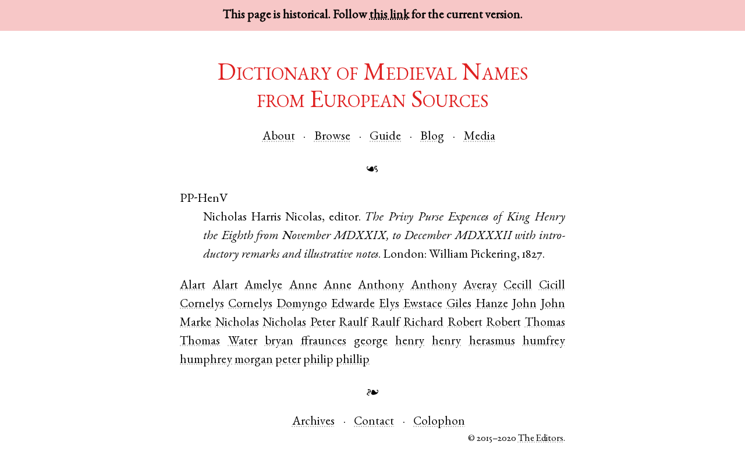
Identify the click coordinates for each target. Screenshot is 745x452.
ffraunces (323, 342)
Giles (458, 304)
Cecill (517, 286)
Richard (423, 323)
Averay (480, 286)
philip (318, 360)
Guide (385, 137)
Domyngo (301, 304)
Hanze (492, 304)
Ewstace (422, 304)
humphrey (206, 360)
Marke (195, 323)
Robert (465, 323)
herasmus (492, 342)
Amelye (263, 286)
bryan (279, 342)
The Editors (540, 439)
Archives (313, 422)
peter (288, 360)
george (371, 342)
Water (242, 342)
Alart (192, 286)
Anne (303, 286)
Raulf (353, 323)
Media (479, 137)
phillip (353, 360)
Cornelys (202, 304)
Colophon (439, 422)
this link (389, 15)
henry (409, 342)
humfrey (544, 342)
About (278, 137)
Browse (332, 137)
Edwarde (353, 304)
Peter (322, 323)
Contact (374, 422)
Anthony (381, 286)
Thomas (545, 323)
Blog (432, 137)
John (524, 304)
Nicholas (237, 323)
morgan (254, 360)
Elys (389, 304)
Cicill (552, 286)
